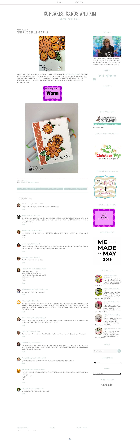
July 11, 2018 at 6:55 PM (36, 388)
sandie (24, 244)
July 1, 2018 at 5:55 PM (33, 215)
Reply (23, 209)
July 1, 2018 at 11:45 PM (38, 269)
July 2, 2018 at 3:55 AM (41, 289)
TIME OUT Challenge (33, 182)
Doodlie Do (24, 182)
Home (60, 2)
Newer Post (23, 428)
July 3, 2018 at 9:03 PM (39, 358)
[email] (94, 80)
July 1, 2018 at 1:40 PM (36, 204)
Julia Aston (25, 204)
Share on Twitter (75, 188)
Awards (79, 2)
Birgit (23, 331)
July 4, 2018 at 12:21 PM (37, 369)
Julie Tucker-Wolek (28, 289)
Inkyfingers (25, 369)
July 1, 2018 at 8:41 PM (34, 230)
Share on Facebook (28, 188)
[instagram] (107, 76)
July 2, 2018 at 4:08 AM (33, 301)
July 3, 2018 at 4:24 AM (33, 331)
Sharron (24, 230)
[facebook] (104, 76)
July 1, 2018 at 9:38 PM (33, 257)
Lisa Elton (25, 388)
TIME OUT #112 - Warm (72, 74)
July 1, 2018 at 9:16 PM (33, 244)
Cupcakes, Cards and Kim (70, 13)
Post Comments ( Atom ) (32, 431)
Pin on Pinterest (52, 188)
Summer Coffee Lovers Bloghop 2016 (110, 276)
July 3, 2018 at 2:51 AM (39, 318)
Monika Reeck (26, 269)
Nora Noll (25, 343)
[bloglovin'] (111, 76)
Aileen (24, 301)
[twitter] (100, 76)
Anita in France (26, 318)
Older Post (82, 428)
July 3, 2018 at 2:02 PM (35, 343)
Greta (23, 257)
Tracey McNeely (27, 358)
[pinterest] (114, 76)
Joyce (24, 215)
